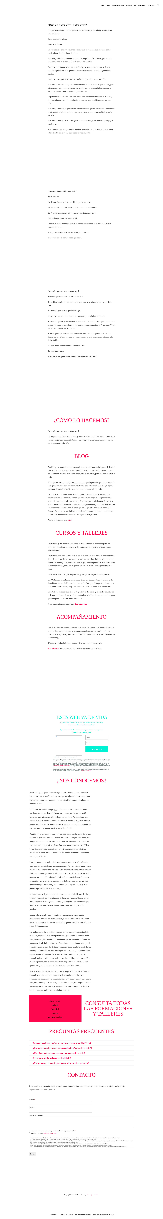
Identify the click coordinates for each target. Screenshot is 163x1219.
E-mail (31, 1107)
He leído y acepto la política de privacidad (66, 757)
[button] (158, 5)
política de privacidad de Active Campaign (61, 765)
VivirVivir (12, 4)
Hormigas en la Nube (93, 1195)
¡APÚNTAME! (97, 749)
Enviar (32, 1154)
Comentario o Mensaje (36, 1115)
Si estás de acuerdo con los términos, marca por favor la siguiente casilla (52, 1131)
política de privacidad (86, 770)
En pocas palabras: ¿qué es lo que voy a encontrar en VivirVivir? (62, 1043)
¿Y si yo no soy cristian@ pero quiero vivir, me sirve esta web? (61, 1063)
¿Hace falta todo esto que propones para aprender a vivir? (59, 1053)
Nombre (32, 1099)
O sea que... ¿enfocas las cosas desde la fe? (52, 1058)
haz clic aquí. (81, 604)
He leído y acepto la (43, 1133)
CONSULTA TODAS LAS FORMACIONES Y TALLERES (107, 1008)
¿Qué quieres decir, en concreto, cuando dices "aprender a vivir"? (62, 1048)
